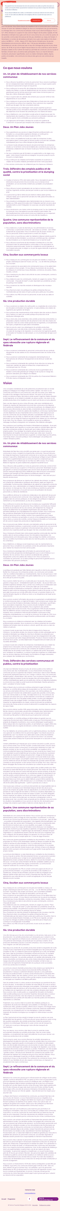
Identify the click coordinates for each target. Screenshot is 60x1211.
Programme (11, 1199)
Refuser (49, 20)
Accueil (4, 1199)
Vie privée (35, 1205)
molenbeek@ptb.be (30, 1193)
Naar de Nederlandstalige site (48, 1199)
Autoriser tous (36, 20)
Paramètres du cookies (24, 20)
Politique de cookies (44, 1205)
